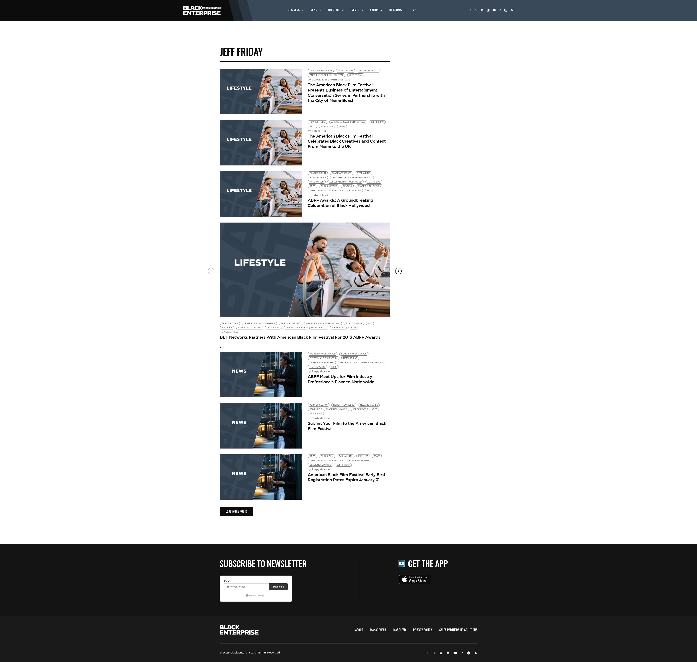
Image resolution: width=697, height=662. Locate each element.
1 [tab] (220, 347)
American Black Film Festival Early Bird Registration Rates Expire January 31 (346, 477)
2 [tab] (223, 347)
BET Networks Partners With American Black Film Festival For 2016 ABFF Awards (300, 337)
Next (398, 271)
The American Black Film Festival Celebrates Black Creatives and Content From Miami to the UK (347, 141)
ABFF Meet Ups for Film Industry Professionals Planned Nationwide (341, 379)
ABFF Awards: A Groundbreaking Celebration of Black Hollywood (340, 203)
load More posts (237, 511)
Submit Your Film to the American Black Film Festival (347, 426)
